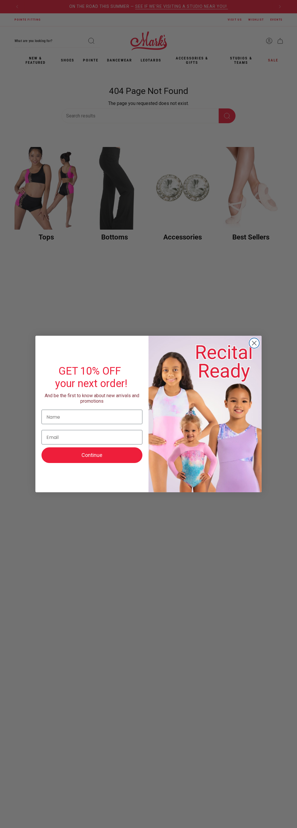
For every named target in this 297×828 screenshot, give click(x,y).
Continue (92, 455)
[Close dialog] (254, 343)
